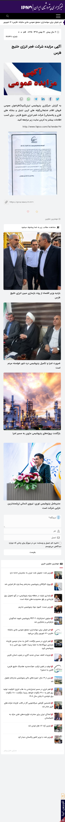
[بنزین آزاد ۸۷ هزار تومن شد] (58, 728)
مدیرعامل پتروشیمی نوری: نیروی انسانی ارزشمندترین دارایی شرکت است (34, 506)
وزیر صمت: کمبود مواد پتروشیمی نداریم (34, 607)
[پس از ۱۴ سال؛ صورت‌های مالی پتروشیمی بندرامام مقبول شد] (58, 680)
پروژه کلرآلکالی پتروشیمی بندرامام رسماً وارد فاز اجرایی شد (28, 584)
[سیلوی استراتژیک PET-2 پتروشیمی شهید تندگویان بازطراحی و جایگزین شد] (58, 621)
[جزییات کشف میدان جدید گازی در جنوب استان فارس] (58, 657)
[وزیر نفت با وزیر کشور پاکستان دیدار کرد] (58, 739)
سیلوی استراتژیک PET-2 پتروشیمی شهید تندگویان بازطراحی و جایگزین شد (31, 620)
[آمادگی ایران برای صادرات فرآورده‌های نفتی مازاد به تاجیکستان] (58, 717)
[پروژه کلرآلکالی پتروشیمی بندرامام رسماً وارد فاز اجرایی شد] (58, 586)
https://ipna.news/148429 (18, 202)
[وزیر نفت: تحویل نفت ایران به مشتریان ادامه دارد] (58, 575)
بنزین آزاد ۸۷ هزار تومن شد (39, 725)
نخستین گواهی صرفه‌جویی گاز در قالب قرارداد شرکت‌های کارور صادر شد (28, 704)
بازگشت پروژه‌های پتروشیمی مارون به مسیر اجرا (36, 433)
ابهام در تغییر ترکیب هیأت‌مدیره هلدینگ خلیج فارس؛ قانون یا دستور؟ (30, 668)
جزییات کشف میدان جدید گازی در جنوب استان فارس (29, 655)
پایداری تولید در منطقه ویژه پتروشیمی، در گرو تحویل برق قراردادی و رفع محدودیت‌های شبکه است (28, 597)
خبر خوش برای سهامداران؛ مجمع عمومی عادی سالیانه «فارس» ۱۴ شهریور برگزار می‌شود (30, 631)
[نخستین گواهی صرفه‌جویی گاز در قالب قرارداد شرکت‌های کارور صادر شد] (58, 705)
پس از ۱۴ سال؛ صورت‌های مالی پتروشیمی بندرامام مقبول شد (29, 679)
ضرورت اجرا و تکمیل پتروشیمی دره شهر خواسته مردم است (34, 366)
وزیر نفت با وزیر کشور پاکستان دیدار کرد (34, 737)
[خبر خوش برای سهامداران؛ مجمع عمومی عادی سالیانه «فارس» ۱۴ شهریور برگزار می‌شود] (58, 632)
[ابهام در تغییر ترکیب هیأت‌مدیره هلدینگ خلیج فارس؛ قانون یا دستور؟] (58, 669)
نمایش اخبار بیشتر (10, 750)
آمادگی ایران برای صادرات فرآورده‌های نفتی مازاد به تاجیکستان (31, 716)
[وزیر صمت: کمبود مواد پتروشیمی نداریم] (58, 609)
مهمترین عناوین (51, 218)
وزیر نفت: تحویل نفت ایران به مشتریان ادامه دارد (30, 572)
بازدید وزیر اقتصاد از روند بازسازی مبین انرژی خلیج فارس (35, 295)
